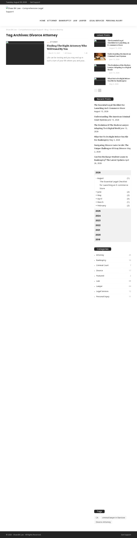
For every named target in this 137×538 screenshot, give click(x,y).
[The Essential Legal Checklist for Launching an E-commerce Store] (100, 43)
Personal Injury (114, 20)
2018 (98, 239)
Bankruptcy (65, 20)
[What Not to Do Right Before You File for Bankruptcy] (100, 81)
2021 (98, 230)
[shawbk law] (26, 10)
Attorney (52, 20)
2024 (98, 215)
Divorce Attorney (103, 522)
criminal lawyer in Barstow (113, 517)
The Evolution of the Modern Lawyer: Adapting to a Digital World (119, 67)
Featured (113, 275)
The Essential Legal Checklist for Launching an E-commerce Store (118, 43)
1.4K (85, 53)
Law (75, 20)
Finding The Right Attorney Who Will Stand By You (67, 47)
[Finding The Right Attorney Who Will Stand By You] (25, 53)
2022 (98, 225)
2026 (98, 172)
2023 (98, 220)
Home (42, 20)
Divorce (113, 270)
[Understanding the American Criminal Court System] (100, 56)
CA (97, 517)
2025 (98, 211)
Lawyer (82, 20)
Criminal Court (113, 265)
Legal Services (97, 20)
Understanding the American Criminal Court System (119, 55)
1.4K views (68, 53)
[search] (127, 20)
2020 (98, 234)
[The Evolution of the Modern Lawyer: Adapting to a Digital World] (100, 68)
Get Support (35, 2)
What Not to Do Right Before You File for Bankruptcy (119, 80)
